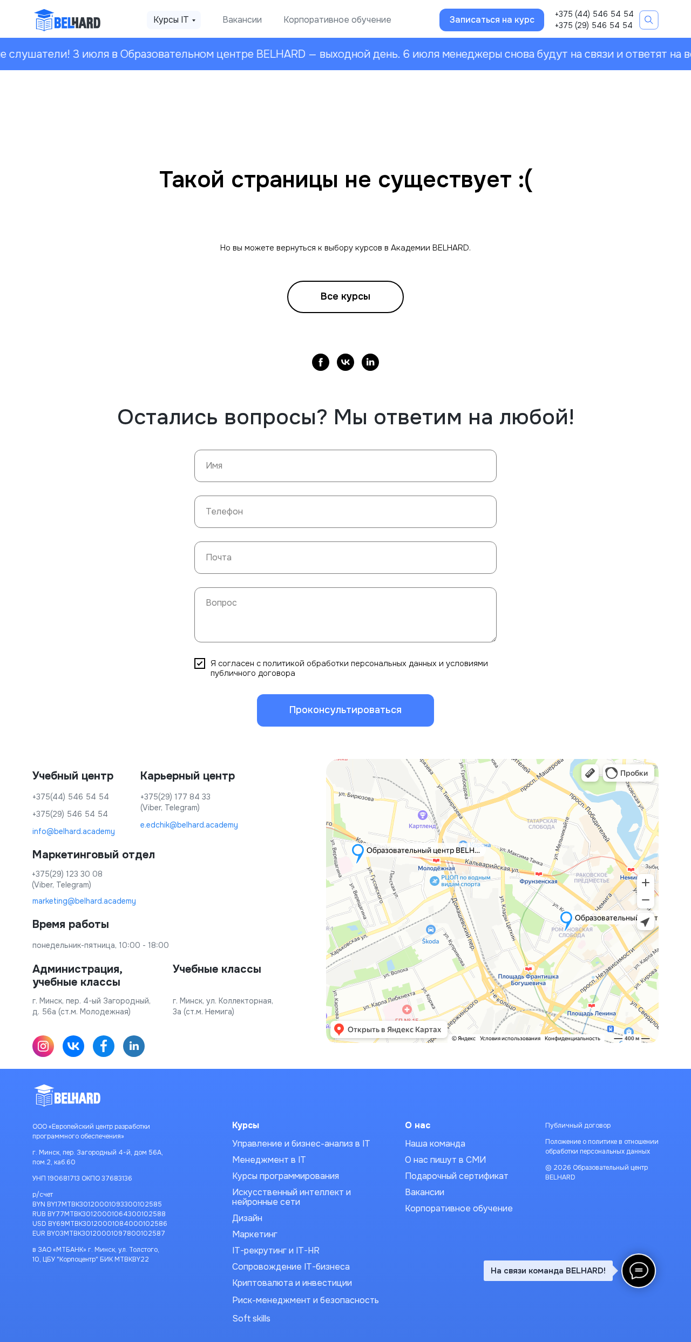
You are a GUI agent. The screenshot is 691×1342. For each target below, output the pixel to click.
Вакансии (242, 19)
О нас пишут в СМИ (445, 1159)
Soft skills (251, 1318)
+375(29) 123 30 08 (67, 874)
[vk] (345, 362)
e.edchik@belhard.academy (189, 825)
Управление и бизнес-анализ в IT (301, 1143)
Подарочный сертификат (457, 1176)
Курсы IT (171, 19)
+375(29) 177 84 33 (175, 797)
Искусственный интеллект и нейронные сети (291, 1197)
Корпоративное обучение (337, 19)
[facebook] (320, 362)
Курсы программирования (285, 1176)
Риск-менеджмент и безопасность (305, 1300)
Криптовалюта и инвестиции (292, 1283)
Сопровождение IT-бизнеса (291, 1266)
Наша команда (435, 1143)
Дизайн (247, 1218)
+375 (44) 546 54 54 (594, 14)
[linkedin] (370, 362)
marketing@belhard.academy (84, 901)
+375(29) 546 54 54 (70, 814)
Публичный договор (578, 1125)
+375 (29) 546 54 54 (594, 25)
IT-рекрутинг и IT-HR (276, 1250)
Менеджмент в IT (269, 1159)
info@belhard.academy (73, 831)
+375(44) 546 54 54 (70, 797)
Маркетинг (254, 1234)
